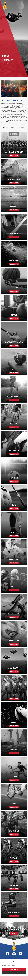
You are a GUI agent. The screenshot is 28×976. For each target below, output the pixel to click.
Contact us (14, 933)
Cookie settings (14, 972)
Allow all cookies (14, 969)
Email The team (14, 155)
